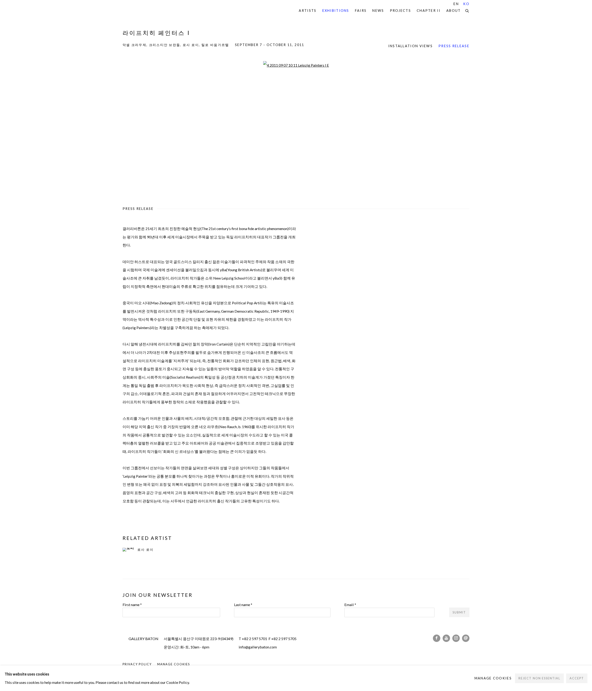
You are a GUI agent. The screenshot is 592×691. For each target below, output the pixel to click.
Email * (350, 604)
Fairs (361, 10)
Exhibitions (335, 10)
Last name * (243, 604)
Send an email (465, 638)
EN (456, 4)
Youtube (446, 638)
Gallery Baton (155, 10)
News (378, 10)
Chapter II (429, 10)
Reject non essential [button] (539, 678)
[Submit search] (467, 10)
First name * (132, 604)
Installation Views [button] (410, 46)
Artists (307, 10)
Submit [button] (459, 612)
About (453, 10)
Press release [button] (453, 46)
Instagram (456, 638)
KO (466, 4)
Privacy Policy (137, 664)
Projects (400, 10)
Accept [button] (577, 678)
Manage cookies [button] (173, 664)
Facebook (436, 638)
